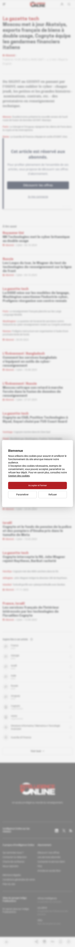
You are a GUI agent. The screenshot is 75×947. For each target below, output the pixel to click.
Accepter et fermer (37, 485)
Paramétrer (22, 494)
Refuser (52, 494)
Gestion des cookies (19, 475)
